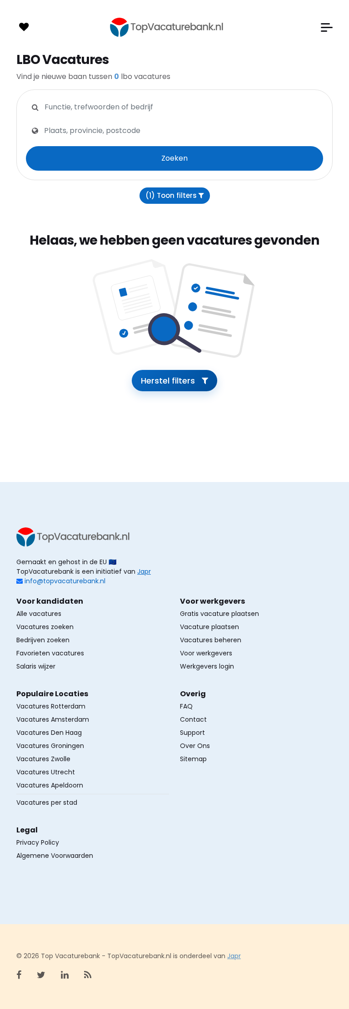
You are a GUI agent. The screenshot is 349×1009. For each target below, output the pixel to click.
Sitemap (193, 758)
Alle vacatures (38, 613)
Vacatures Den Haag (49, 732)
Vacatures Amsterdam (52, 719)
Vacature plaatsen (209, 626)
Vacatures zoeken (45, 626)
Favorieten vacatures (50, 653)
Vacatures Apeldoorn (49, 785)
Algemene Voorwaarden (54, 855)
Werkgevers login (207, 666)
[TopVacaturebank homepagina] (167, 27)
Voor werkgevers (206, 653)
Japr (144, 571)
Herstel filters (169, 380)
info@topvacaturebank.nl (65, 581)
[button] (327, 27)
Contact (193, 719)
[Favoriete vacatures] (23, 27)
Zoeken (174, 158)
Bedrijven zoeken (43, 640)
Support (192, 732)
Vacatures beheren (210, 640)
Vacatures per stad (46, 802)
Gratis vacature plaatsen (219, 613)
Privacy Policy (37, 842)
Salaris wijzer (35, 666)
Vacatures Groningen (50, 745)
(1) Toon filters (172, 195)
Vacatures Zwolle (43, 758)
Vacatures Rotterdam (50, 706)
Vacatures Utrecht (45, 772)
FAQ (186, 706)
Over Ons (195, 745)
